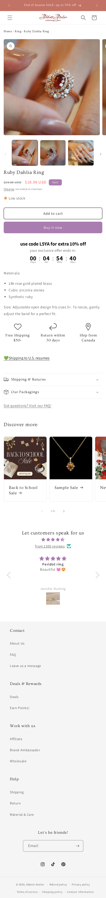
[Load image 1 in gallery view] (25, 153)
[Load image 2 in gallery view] (53, 153)
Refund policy (58, 884)
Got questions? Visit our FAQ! (27, 405)
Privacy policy (81, 884)
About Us (17, 643)
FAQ (13, 654)
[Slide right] (100, 154)
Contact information (80, 892)
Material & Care (22, 814)
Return (15, 803)
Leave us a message (25, 666)
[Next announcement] (96, 5)
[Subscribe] (77, 846)
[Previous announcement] (9, 5)
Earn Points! (19, 708)
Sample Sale (66, 487)
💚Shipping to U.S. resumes (27, 358)
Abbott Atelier (35, 884)
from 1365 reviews (50, 546)
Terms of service (27, 892)
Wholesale (18, 761)
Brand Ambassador (25, 750)
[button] (9, 17)
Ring (18, 31)
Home (8, 31)
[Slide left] (5, 154)
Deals (14, 697)
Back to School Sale (23, 490)
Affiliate (16, 739)
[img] (53, 539)
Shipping (9, 189)
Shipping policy (52, 892)
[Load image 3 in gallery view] (81, 153)
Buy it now (53, 227)
